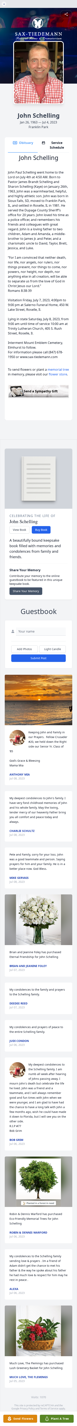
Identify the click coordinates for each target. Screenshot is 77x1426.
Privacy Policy (27, 1408)
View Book (19, 530)
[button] (38, 700)
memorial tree (58, 369)
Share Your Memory (26, 591)
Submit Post (38, 658)
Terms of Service (49, 1408)
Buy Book (41, 530)
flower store (58, 374)
